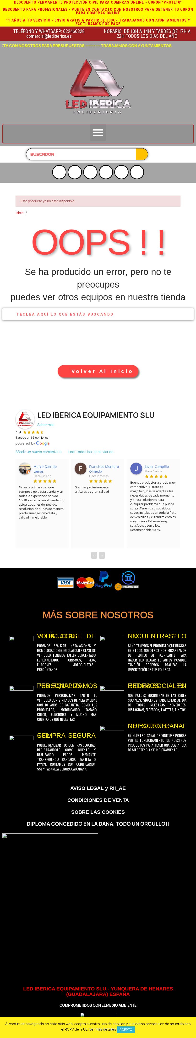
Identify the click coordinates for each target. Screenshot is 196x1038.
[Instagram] (75, 172)
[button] (98, 371)
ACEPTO (126, 1029)
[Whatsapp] (137, 172)
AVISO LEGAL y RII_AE (98, 788)
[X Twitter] (90, 172)
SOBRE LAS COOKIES (98, 812)
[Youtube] (59, 172)
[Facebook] (106, 172)
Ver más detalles (102, 1029)
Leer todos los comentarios (90, 451)
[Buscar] (142, 154)
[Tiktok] (121, 172)
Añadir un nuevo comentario (39, 451)
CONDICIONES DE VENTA (98, 800)
